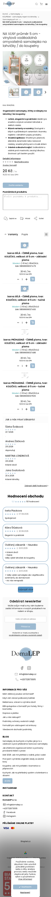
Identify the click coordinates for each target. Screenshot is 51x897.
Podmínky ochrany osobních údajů (18, 721)
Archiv (7, 781)
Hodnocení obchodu (26, 496)
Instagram (29, 668)
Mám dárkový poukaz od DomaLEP (18, 694)
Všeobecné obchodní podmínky (17, 729)
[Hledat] (36, 4)
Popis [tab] (25, 234)
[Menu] (46, 4)
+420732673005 (28, 679)
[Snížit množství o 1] (18, 279)
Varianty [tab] (13, 234)
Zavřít (42, 225)
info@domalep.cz (27, 674)
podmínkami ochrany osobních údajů (25, 635)
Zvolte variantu (16, 185)
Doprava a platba (10, 713)
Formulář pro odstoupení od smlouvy (19, 725)
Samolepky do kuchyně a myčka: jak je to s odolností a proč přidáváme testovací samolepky (25, 742)
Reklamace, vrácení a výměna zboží (19, 702)
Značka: (10, 165)
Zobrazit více (25, 589)
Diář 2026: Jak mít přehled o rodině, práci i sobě (24, 755)
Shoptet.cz (25, 841)
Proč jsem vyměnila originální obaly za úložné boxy (23, 760)
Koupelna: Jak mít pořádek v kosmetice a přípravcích (21, 767)
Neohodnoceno (21, 162)
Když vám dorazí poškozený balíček (19, 698)
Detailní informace (12, 158)
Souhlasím (26, 887)
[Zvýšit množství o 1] (26, 279)
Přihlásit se (25, 626)
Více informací (25, 879)
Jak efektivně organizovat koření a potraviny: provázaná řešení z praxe (23, 749)
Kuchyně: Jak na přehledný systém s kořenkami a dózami (25, 774)
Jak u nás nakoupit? (12, 717)
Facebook (22, 668)
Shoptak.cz (40, 867)
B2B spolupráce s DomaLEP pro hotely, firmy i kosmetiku (23, 707)
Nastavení (25, 892)
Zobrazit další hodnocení (36, 485)
